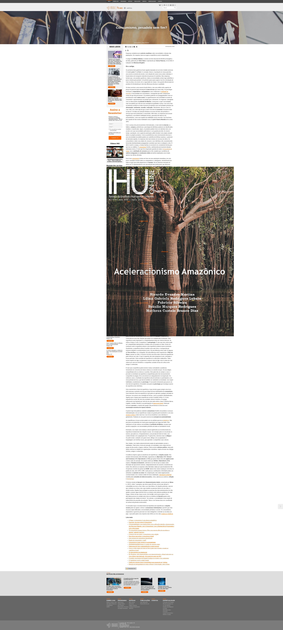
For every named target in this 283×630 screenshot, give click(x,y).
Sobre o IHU (115, 1)
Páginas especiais (133, 605)
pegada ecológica (130, 415)
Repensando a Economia (123, 606)
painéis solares (144, 263)
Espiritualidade (152, 1)
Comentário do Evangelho (168, 602)
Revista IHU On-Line (144, 603)
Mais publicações (144, 602)
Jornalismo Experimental (134, 606)
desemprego (130, 479)
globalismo (166, 420)
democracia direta (158, 403)
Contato (160, 1)
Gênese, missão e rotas (111, 602)
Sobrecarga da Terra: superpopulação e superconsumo (144, 546)
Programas (123, 1)
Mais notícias (132, 602)
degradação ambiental (165, 474)
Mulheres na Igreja (167, 614)
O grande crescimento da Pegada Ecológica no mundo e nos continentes (149, 558)
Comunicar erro (130, 568)
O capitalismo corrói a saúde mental (139, 560)
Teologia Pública (121, 603)
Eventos (144, 1)
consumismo (142, 147)
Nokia (128, 201)
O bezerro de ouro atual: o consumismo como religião (143, 534)
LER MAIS (112, 66)
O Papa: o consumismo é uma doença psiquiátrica (143, 520)
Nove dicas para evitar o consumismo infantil (141, 536)
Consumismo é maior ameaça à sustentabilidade (142, 542)
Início (109, 1)
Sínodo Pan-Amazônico (168, 613)
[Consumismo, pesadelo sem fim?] (136, 47)
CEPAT (108, 606)
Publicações (137, 1)
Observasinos (121, 602)
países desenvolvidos (142, 303)
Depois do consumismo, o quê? (137, 540)
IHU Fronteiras (121, 605)
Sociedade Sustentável (123, 608)
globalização (164, 251)
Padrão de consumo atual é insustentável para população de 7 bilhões (148, 562)
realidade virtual (143, 221)
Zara (153, 186)
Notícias (130, 1)
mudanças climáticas (167, 513)
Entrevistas (131, 603)
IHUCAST (131, 608)
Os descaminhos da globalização (138, 552)
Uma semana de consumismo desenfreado (140, 538)
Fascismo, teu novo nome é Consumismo (140, 522)
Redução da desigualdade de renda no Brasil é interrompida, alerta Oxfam (149, 564)
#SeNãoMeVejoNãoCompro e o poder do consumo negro (144, 544)
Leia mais (110, 340)
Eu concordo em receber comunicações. (115, 130)
